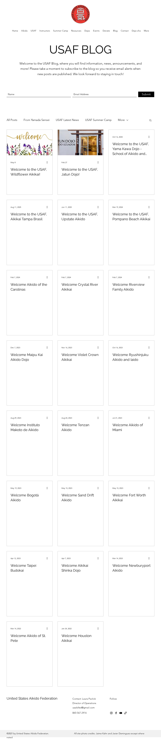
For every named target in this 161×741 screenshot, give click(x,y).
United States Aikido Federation (32, 698)
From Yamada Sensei (37, 120)
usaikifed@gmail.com (83, 707)
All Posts (12, 120)
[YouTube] (120, 713)
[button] (33, 30)
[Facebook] (116, 713)
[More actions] (48, 162)
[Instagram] (111, 713)
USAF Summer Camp (98, 120)
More (121, 120)
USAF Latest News (67, 120)
